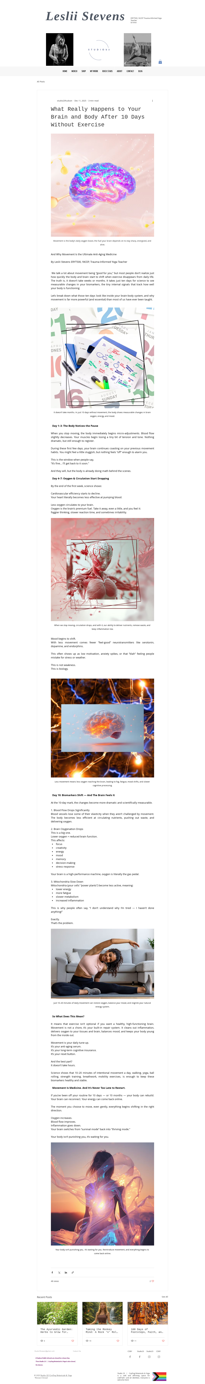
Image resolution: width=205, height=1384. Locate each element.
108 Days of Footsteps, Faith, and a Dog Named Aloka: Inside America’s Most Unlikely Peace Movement (147, 1331)
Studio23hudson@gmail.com (44, 1351)
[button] (160, 61)
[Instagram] (159, 1356)
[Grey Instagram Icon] (149, 1356)
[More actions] (152, 100)
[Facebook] (130, 1356)
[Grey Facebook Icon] (139, 1356)
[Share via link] (72, 1272)
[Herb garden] (57, 1313)
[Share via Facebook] (52, 1272)
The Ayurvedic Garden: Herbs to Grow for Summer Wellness (56, 1331)
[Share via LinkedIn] (66, 1272)
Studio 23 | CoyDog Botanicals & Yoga (56, 1375)
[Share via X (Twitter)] (59, 1272)
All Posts (41, 81)
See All (165, 1296)
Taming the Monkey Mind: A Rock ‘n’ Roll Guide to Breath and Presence (102, 1331)
